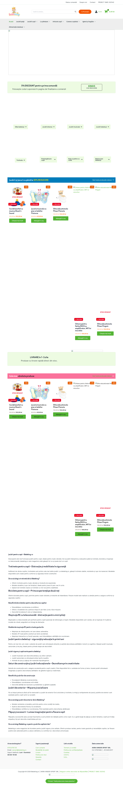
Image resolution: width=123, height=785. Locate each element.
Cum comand (40, 748)
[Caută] (75, 12)
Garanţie (38, 757)
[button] (85, 12)
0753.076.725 (12, 748)
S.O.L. (66, 757)
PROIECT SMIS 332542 (97, 771)
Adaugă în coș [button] (39, 221)
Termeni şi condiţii (70, 748)
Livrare (38, 752)
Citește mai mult (17, 221)
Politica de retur (41, 755)
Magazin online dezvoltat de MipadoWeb (74, 771)
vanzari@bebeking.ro (19, 750)
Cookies (66, 752)
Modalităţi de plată (42, 750)
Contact (38, 759)
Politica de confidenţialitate (73, 750)
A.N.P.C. (66, 755)
